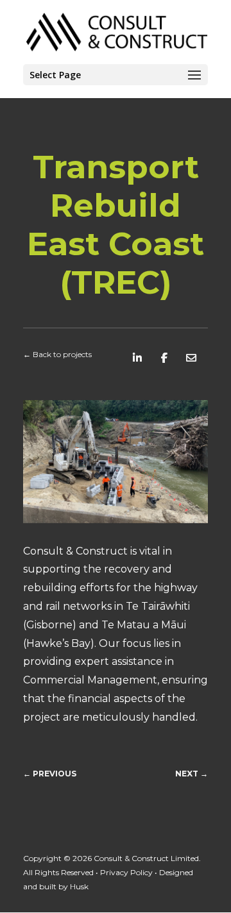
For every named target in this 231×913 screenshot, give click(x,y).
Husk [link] (79, 886)
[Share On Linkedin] (137, 358)
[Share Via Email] (191, 358)
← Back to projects (57, 354)
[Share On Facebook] (164, 358)
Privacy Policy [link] (126, 872)
